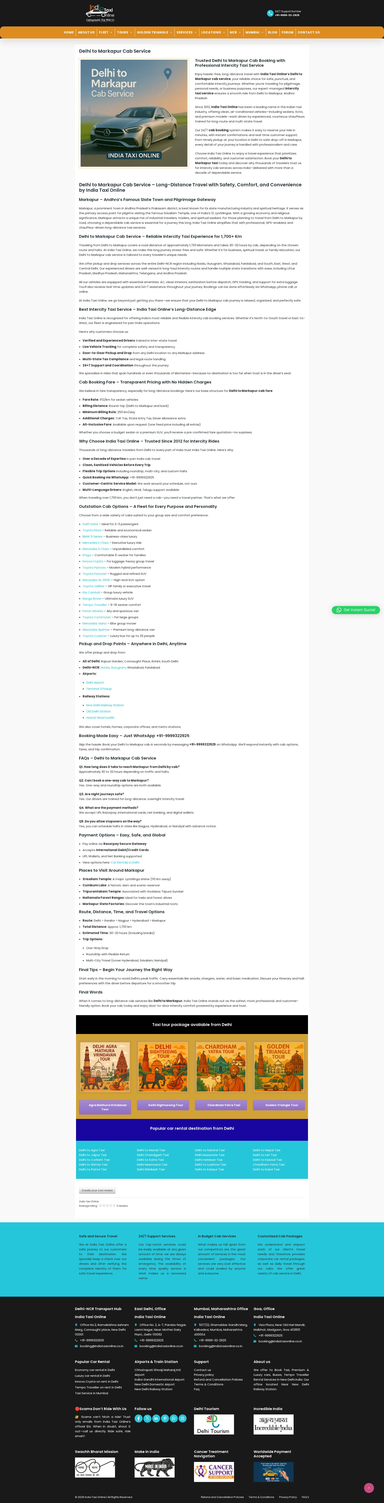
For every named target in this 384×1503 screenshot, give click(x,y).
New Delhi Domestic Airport (155, 1384)
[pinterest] (165, 1418)
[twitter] (147, 1419)
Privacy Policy (288, 1497)
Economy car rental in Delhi (95, 1370)
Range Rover (92, 598)
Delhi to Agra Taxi (92, 1150)
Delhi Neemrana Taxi (152, 1164)
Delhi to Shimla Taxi (93, 1164)
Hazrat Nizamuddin (100, 717)
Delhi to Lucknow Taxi (210, 1164)
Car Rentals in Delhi (125, 862)
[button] (356, 610)
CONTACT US (309, 32)
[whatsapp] (174, 1418)
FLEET (103, 32)
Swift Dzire (90, 524)
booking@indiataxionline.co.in (101, 1346)
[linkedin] (156, 1418)
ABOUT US (86, 32)
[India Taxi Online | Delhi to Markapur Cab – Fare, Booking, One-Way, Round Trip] (100, 13)
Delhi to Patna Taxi (93, 1169)
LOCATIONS (211, 32)
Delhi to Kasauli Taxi (267, 1160)
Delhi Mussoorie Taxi (209, 1155)
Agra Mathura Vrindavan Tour (107, 1107)
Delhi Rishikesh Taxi (151, 1169)
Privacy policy (204, 1375)
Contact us (202, 1370)
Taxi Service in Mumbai (91, 1393)
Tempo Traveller (95, 605)
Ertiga (87, 555)
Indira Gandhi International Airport (160, 1379)
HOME (69, 32)
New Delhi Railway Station (105, 705)
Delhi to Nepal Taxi (266, 1150)
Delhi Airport (95, 682)
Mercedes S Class (96, 549)
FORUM (288, 32)
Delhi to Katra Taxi (150, 1160)
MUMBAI (253, 32)
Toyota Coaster (95, 636)
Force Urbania (93, 611)
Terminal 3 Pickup (99, 689)
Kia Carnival (91, 592)
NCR (233, 32)
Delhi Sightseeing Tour (165, 1105)
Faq (196, 1389)
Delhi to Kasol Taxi (266, 1169)
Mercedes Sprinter (96, 629)
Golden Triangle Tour (281, 1105)
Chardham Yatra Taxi (223, 1105)
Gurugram (118, 667)
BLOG (272, 32)
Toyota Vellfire (93, 586)
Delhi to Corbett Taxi (94, 1160)
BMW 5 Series (92, 536)
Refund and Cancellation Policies (218, 1379)
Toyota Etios (92, 530)
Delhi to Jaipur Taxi (93, 1155)
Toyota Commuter (97, 617)
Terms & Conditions (208, 1384)
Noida (105, 667)
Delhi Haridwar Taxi (208, 1160)
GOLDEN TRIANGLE (152, 32)
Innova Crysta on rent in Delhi (96, 1381)
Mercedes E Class (96, 543)
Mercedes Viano (95, 623)
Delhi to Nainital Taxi (210, 1150)
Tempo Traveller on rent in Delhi (98, 1387)
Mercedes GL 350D (96, 580)
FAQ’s (305, 1497)
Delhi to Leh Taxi (265, 1155)
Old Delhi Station (98, 711)
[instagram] (183, 1418)
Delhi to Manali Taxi (151, 1150)
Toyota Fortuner (95, 574)
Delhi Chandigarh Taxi (153, 1155)
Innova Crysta (93, 561)
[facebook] (139, 1418)
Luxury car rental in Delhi (92, 1376)
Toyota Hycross (94, 567)
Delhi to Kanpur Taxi (209, 1169)
